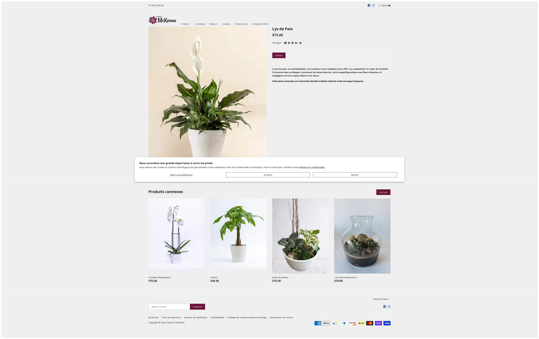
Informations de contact (281, 317)
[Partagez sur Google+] (296, 42)
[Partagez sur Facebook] (285, 42)
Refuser (355, 174)
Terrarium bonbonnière (345, 277)
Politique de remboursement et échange (247, 317)
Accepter (268, 174)
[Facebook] (369, 5)
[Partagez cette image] (292, 42)
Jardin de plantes (280, 277)
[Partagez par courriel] (300, 42)
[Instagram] (373, 5)
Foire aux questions (171, 317)
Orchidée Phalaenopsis (160, 277)
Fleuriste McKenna (175, 322)
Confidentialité (217, 317)
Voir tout (383, 192)
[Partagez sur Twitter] (289, 42)
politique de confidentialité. (312, 167)
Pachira (213, 277)
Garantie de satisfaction (195, 317)
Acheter (278, 55)
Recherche (154, 317)
